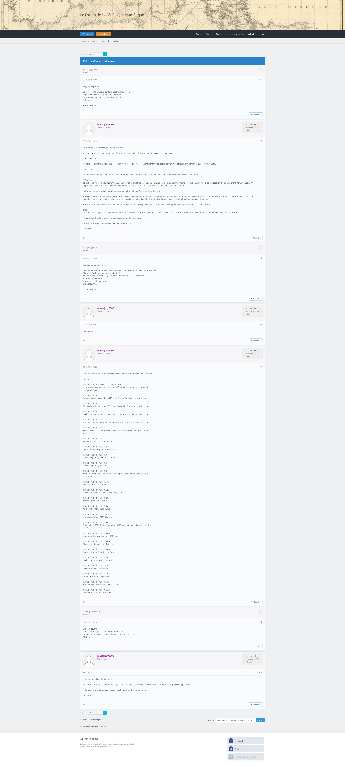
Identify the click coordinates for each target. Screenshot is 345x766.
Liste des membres (236, 34)
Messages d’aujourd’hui (108, 41)
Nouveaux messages (89, 41)
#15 (260, 367)
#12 (260, 141)
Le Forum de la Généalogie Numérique (112, 14)
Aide (262, 34)
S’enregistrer (103, 34)
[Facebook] (231, 741)
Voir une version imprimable (94, 719)
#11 (260, 80)
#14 (260, 325)
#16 (260, 622)
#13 (260, 258)
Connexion (87, 34)
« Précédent (93, 54)
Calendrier (252, 34)
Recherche (220, 34)
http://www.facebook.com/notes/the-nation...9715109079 (108, 147)
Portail (198, 34)
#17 (260, 672)
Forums (209, 34)
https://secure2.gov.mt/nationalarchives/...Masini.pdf (107, 223)
